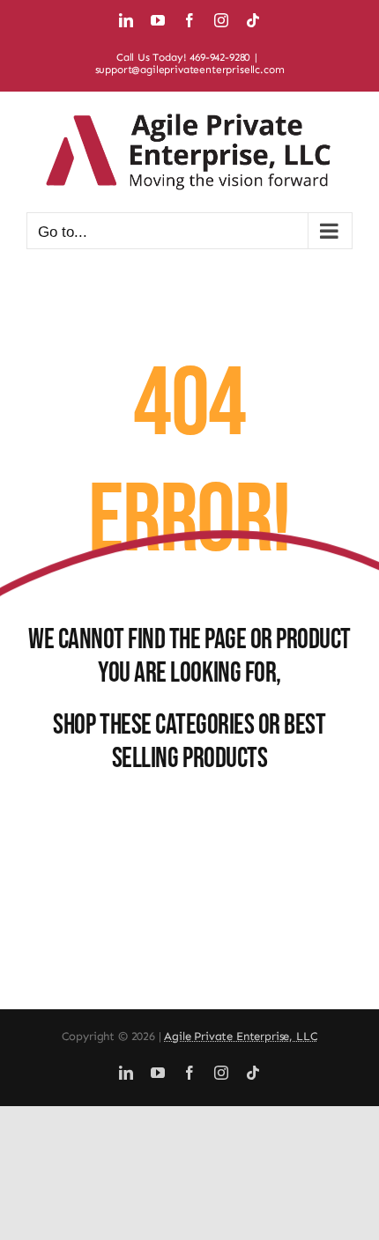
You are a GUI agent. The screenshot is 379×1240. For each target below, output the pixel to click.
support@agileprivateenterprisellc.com (190, 69)
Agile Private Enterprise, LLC (240, 1036)
